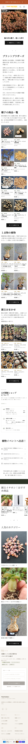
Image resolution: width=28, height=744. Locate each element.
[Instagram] (2, 709)
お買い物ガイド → (3, 403)
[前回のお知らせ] (2, 2)
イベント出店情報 (19, 723)
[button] (3, 7)
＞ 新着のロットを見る (14, 43)
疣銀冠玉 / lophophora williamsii (19, 372)
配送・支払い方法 (5, 718)
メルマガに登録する (15, 683)
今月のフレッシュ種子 (8, 565)
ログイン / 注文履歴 (5, 733)
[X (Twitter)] (6, 709)
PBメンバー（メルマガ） (6, 731)
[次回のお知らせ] (25, 2)
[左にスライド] (10, 520)
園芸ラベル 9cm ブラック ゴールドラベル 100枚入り (18, 510)
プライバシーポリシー (20, 733)
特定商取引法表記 (19, 731)
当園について (18, 718)
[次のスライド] (15, 50)
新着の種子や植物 (6, 638)
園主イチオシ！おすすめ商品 (10, 602)
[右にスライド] (17, 520)
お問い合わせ (4, 723)
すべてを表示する (14, 225)
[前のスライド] (12, 50)
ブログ (16, 720)
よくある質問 (4, 720)
